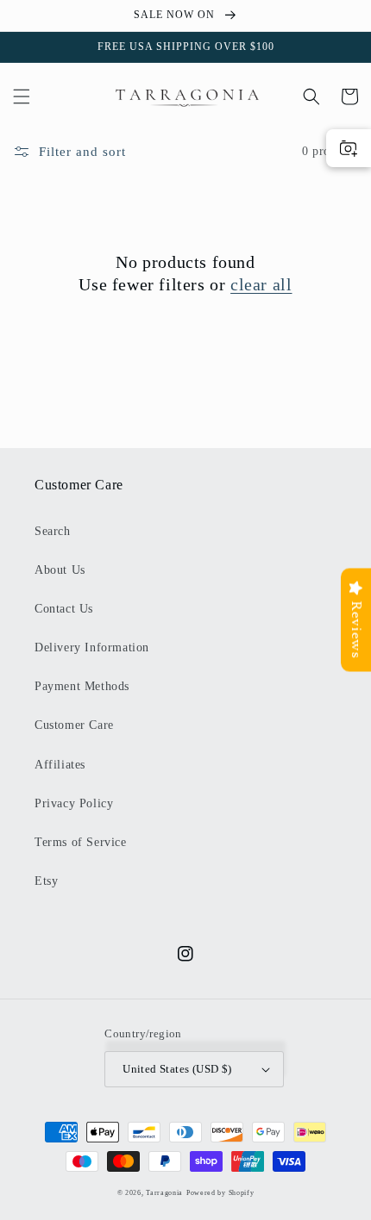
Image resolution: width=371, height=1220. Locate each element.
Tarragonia (164, 1193)
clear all (261, 284)
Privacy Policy (74, 803)
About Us (60, 569)
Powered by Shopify (220, 1193)
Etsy (46, 881)
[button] (22, 96)
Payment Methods (82, 686)
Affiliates (60, 764)
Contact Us (64, 608)
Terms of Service (81, 842)
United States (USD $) (177, 1068)
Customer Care (74, 725)
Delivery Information (92, 647)
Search (53, 531)
